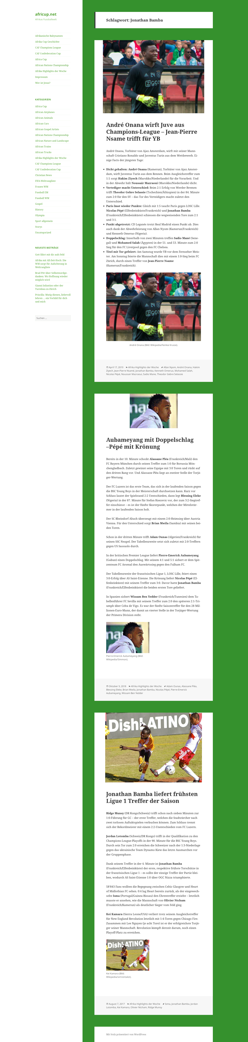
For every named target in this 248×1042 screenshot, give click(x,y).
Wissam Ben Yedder (132, 693)
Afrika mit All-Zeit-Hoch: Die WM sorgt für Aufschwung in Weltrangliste (51, 264)
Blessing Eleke (114, 689)
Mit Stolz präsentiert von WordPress (126, 1034)
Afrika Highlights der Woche (50, 71)
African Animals (44, 117)
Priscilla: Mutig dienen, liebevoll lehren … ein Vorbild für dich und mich (53, 298)
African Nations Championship (52, 65)
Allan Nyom (170, 367)
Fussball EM (41, 192)
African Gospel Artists (47, 129)
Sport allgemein (44, 221)
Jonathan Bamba (144, 370)
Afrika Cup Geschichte (47, 41)
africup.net (46, 14)
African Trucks (43, 152)
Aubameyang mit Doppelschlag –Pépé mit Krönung (150, 443)
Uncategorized (43, 232)
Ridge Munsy (155, 1007)
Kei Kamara (123, 1007)
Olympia (39, 215)
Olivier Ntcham (139, 1007)
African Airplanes (45, 112)
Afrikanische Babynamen (49, 35)
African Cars (42, 123)
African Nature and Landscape (52, 140)
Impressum (41, 77)
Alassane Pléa (189, 686)
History (39, 209)
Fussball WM (42, 198)
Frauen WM (41, 186)
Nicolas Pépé (113, 374)
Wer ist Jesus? (42, 82)
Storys (38, 226)
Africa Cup (41, 59)
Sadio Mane (149, 374)
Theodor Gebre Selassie (170, 374)
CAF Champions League (48, 47)
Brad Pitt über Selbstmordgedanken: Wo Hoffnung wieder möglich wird (51, 276)
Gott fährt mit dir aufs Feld (49, 254)
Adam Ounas (173, 686)
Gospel (38, 203)
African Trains (43, 146)
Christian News (43, 175)
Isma (167, 1003)
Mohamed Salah (183, 370)
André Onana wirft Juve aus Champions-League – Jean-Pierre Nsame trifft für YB (151, 131)
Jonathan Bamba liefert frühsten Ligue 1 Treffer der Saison (152, 797)
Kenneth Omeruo (164, 370)
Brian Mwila (129, 689)
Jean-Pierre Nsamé (124, 370)
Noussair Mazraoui (131, 374)
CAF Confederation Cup (48, 53)
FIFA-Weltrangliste (45, 180)
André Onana (184, 367)
